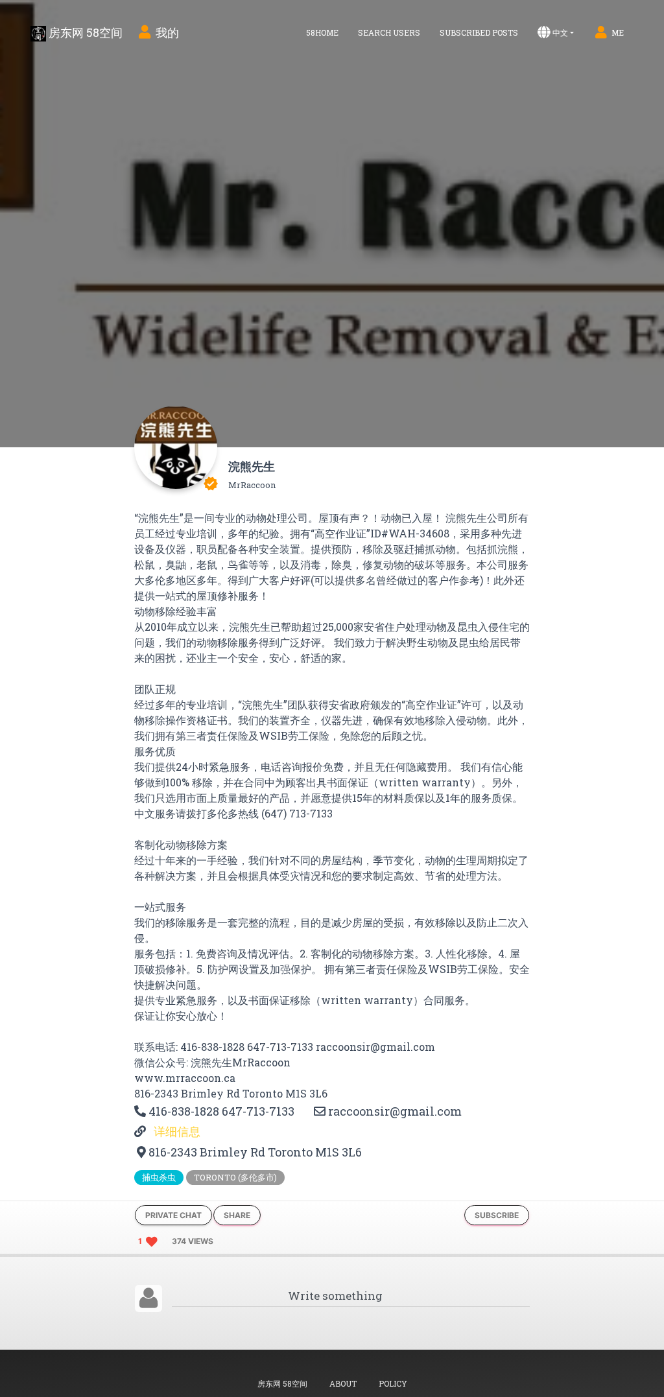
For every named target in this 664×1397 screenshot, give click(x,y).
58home (322, 32)
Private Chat (173, 1215)
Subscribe (497, 1215)
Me (617, 32)
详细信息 (175, 1131)
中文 (560, 32)
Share (237, 1215)
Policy (393, 1383)
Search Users (389, 32)
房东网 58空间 (84, 32)
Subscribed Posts (479, 32)
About (343, 1383)
